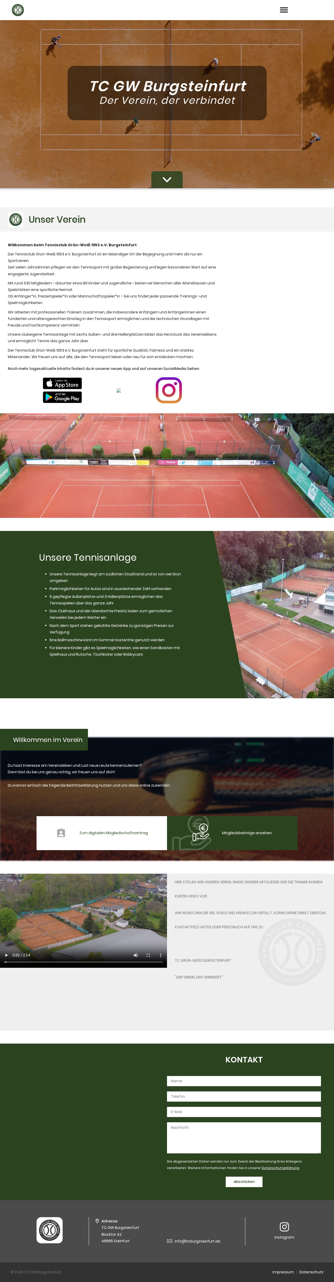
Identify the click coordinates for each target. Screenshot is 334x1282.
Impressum (283, 1272)
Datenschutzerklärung (280, 1168)
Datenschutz (311, 1272)
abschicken (244, 1181)
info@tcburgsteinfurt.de (197, 1241)
